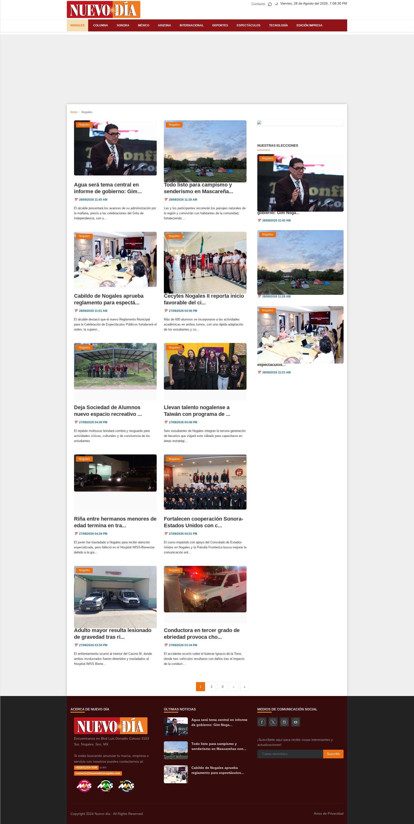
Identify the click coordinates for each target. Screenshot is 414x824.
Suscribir (333, 754)
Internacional (192, 25)
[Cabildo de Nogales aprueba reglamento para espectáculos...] (176, 774)
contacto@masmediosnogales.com (97, 773)
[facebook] (261, 721)
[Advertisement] (207, 68)
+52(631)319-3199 (86, 767)
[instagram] (284, 721)
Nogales (77, 25)
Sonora (123, 25)
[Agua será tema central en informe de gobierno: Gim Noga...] (176, 726)
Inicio (73, 112)
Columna (100, 25)
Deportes (220, 25)
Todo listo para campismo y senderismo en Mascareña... (198, 188)
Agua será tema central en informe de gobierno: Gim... (108, 188)
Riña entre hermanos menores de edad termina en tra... (115, 522)
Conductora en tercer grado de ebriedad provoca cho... (202, 633)
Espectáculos (248, 25)
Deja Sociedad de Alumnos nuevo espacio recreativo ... (108, 410)
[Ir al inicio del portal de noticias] (103, 9)
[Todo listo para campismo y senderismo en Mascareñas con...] (176, 750)
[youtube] (295, 721)
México (143, 25)
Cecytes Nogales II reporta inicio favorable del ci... (204, 299)
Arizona (164, 25)
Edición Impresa (309, 25)
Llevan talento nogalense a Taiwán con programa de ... (197, 410)
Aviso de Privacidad (329, 813)
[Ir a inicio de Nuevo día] (111, 733)
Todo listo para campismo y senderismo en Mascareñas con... (218, 746)
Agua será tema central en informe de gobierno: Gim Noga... (219, 722)
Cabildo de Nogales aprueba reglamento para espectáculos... (217, 770)
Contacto (258, 4)
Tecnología (278, 25)
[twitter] (273, 721)
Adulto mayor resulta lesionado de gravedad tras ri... (112, 633)
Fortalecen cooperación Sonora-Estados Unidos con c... (203, 522)
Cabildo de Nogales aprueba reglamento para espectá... (109, 299)
